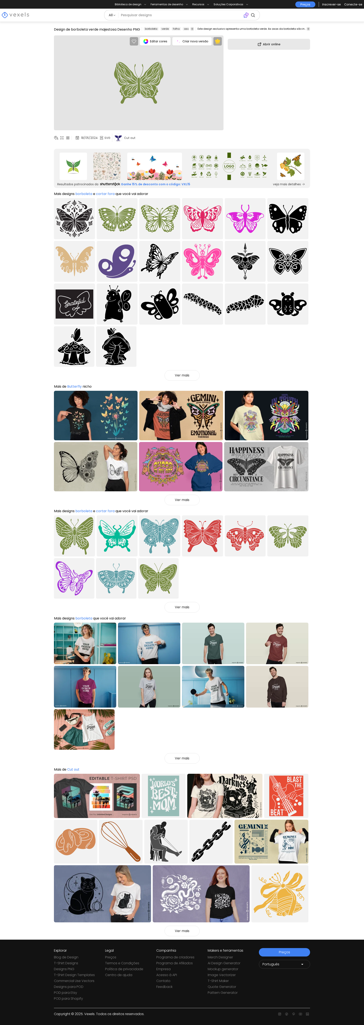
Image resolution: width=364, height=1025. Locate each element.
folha (176, 29)
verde (165, 29)
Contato (163, 980)
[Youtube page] (300, 1014)
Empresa (163, 969)
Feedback (164, 986)
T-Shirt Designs (66, 963)
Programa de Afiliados (174, 963)
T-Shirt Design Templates (74, 975)
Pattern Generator (223, 992)
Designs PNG (64, 969)
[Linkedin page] (307, 1014)
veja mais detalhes (287, 184)
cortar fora (105, 193)
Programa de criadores (175, 957)
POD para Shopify (68, 998)
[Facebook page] (286, 1014)
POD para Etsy (65, 992)
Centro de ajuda (118, 975)
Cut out (73, 769)
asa (186, 29)
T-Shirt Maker (218, 980)
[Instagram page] (279, 1014)
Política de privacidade (124, 969)
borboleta (151, 29)
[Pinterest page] (293, 1014)
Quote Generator (222, 986)
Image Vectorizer (222, 975)
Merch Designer (220, 957)
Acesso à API (166, 975)
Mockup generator (223, 969)
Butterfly (74, 386)
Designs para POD (68, 986)
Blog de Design (66, 957)
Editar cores (158, 41)
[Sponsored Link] (73, 166)
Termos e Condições (122, 963)
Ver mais (182, 375)
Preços (110, 957)
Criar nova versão (195, 41)
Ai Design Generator (224, 963)
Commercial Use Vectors (74, 980)
